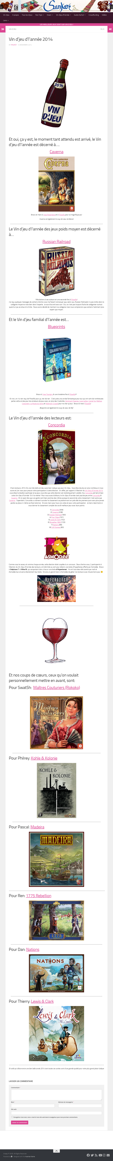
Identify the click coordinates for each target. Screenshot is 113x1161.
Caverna (56, 151)
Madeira (37, 826)
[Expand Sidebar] (3, 29)
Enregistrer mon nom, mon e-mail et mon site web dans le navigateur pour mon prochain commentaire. (46, 1117)
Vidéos (104, 15)
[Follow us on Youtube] (100, 1155)
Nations (56, 525)
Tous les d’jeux (27, 15)
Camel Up (92, 401)
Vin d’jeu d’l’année (62, 15)
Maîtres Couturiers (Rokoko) (56, 687)
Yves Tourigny (47, 394)
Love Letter (83, 401)
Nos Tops (38, 15)
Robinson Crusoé (52, 404)
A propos (15, 15)
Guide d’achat (79, 15)
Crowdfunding (94, 15)
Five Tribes (55, 517)
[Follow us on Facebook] (88, 1155)
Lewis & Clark (55, 520)
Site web (13, 1109)
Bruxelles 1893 (55, 522)
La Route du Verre (37, 404)
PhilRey (14, 45)
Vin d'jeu (12, 29)
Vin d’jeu (6, 15)
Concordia (56, 424)
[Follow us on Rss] (96, 1155)
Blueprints (56, 326)
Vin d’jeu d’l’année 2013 (94, 490)
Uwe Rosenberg (49, 215)
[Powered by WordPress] (11, 1156)
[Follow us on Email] (108, 1155)
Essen (49, 15)
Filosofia (62, 215)
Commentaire (16, 1087)
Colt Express (56, 527)
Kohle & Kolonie (44, 758)
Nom (13, 1102)
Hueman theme (30, 1156)
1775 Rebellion (38, 895)
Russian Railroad (56, 241)
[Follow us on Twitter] (92, 1155)
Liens (5, 20)
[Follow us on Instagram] (104, 1155)
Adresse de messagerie (66, 1102)
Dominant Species (72, 401)
